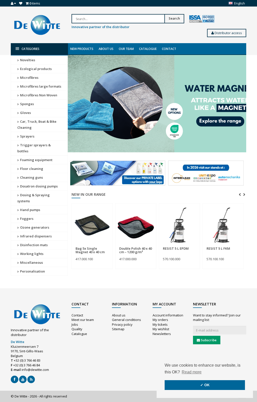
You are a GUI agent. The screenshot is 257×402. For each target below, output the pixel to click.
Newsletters (162, 333)
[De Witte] (37, 24)
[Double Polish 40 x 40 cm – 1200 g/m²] (136, 225)
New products (81, 49)
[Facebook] (14, 379)
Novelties (27, 60)
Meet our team (83, 319)
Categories (30, 49)
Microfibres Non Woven (38, 95)
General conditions (126, 319)
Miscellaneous (31, 262)
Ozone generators (34, 227)
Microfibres (28, 77)
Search (174, 18)
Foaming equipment (35, 160)
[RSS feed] (31, 379)
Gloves (25, 112)
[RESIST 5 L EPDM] (179, 225)
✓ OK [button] (205, 385)
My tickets (160, 324)
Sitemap (118, 329)
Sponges (26, 104)
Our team (126, 49)
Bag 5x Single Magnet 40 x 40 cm (90, 250)
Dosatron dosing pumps (38, 186)
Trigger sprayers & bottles (34, 148)
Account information (168, 315)
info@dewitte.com (35, 369)
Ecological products (35, 68)
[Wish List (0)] (20, 3)
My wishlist (161, 329)
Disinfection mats (33, 245)
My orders (160, 319)
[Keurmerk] (201, 19)
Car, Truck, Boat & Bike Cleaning (36, 124)
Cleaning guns (31, 177)
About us (106, 49)
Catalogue (148, 49)
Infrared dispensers (35, 236)
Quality (77, 329)
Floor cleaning (31, 168)
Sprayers (26, 136)
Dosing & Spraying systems (33, 198)
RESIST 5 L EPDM (176, 248)
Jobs (75, 324)
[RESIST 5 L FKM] (223, 225)
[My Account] (13, 3)
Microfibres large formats (40, 86)
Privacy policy (122, 324)
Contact (169, 49)
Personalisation (32, 271)
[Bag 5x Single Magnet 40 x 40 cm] (92, 225)
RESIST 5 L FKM (218, 248)
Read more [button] (192, 372)
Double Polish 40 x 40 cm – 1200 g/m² (135, 250)
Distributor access (228, 33)
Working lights (31, 253)
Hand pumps (29, 210)
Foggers (26, 218)
